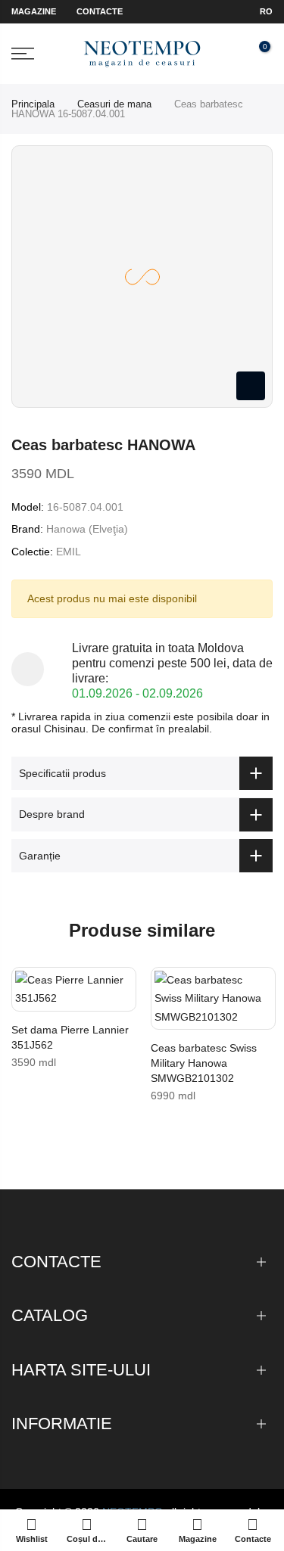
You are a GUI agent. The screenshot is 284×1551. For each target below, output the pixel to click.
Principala (33, 104)
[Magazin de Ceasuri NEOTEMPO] (142, 54)
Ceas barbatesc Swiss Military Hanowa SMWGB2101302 (204, 1063)
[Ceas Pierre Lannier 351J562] (73, 989)
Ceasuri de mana (114, 104)
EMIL (68, 551)
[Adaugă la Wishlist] (26, 986)
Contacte (99, 11)
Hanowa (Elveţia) (87, 529)
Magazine (33, 11)
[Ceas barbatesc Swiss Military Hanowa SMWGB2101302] (213, 998)
